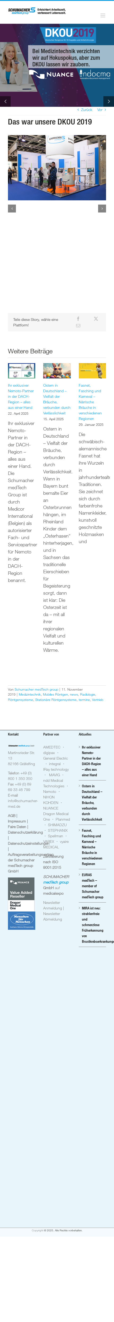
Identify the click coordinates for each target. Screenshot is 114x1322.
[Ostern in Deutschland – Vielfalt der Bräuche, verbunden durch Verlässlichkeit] (57, 370)
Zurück (86, 109)
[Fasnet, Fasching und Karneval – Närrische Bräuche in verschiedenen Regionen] (92, 370)
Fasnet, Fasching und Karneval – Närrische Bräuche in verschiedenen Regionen (90, 402)
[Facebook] (78, 318)
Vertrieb (97, 699)
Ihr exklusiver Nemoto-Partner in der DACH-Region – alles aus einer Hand (21, 396)
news (74, 694)
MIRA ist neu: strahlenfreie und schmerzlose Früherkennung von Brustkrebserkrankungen (92, 925)
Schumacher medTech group (36, 689)
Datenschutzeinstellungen (29, 843)
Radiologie (87, 694)
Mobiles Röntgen (55, 694)
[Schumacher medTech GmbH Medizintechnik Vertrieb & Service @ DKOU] (57, 167)
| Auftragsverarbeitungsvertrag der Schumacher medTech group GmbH (31, 860)
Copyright (37, 1230)
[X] (96, 318)
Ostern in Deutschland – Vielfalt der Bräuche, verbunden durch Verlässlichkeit (92, 802)
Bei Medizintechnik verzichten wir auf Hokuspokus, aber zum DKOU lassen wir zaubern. (66, 57)
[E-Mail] (78, 325)
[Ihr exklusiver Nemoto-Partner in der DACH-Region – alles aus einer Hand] (21, 370)
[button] (12, 208)
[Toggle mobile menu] (103, 15)
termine (84, 699)
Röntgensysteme (20, 699)
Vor (99, 109)
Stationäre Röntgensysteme (56, 699)
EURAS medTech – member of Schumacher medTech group (92, 885)
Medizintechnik (30, 694)
